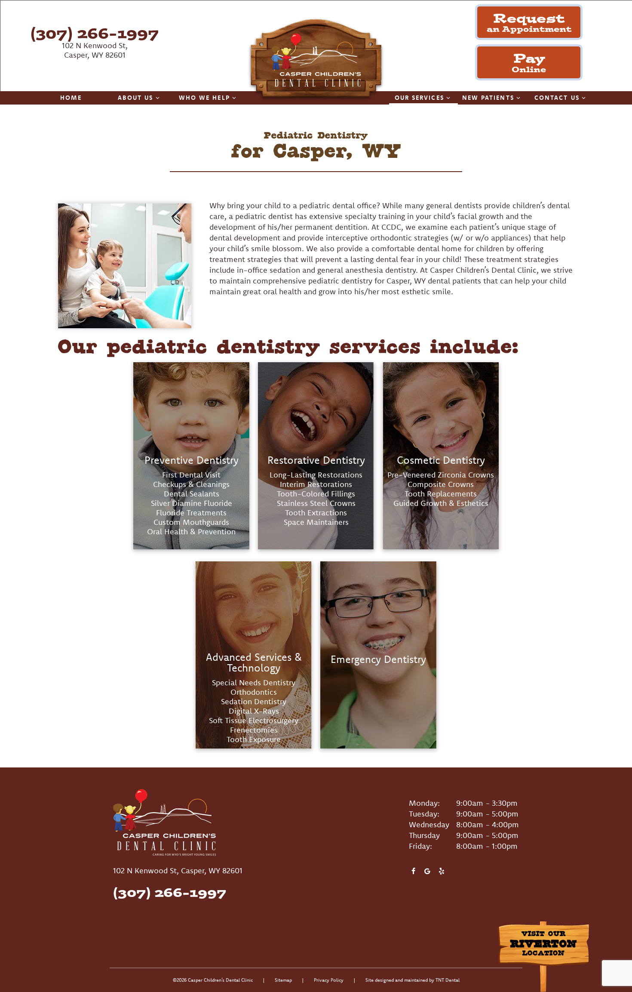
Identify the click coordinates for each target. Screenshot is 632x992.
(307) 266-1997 (95, 33)
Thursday (424, 835)
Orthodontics (253, 692)
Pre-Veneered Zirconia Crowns (440, 475)
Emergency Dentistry (378, 659)
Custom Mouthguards (191, 522)
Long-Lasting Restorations (316, 475)
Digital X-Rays (254, 711)
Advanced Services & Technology (254, 663)
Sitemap (283, 980)
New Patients (488, 98)
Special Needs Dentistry (253, 682)
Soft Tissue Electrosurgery (253, 720)
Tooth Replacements (441, 494)
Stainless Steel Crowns (316, 503)
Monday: (424, 803)
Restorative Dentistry (316, 460)
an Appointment (529, 21)
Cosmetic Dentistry (441, 460)
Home (70, 98)
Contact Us (557, 98)
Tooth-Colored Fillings (316, 494)
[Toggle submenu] (157, 98)
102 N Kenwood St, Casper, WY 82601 (95, 50)
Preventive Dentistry (191, 460)
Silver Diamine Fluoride (191, 503)
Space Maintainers (316, 522)
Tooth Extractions (316, 513)
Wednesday (429, 824)
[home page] (316, 59)
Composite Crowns (441, 484)
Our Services (419, 98)
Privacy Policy (329, 980)
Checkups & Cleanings (191, 484)
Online (529, 61)
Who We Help (204, 98)
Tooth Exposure (254, 739)
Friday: (420, 846)
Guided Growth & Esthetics (440, 503)
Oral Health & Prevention (191, 531)
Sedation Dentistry (253, 701)
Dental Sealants (191, 494)
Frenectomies (254, 730)
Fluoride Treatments (191, 513)
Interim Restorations (316, 484)
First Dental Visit (191, 475)
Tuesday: (424, 814)
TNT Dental (448, 980)
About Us (135, 98)
